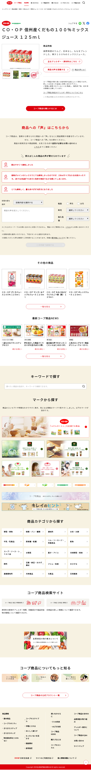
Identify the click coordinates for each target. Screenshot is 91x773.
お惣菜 (28, 553)
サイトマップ (79, 746)
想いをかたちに (35, 3)
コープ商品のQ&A (75, 3)
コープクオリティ (10, 723)
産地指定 (29, 748)
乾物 (72, 541)
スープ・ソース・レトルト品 (12, 552)
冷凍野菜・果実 (76, 553)
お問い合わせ (79, 740)
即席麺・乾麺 (31, 541)
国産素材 (29, 743)
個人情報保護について (66, 758)
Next (41, 73)
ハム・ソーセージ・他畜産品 (56, 541)
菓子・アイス (53, 553)
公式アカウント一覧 (45, 695)
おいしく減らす (32, 731)
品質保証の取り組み (80, 720)
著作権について (57, 238)
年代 (60, 210)
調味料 (50, 531)
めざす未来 (56, 726)
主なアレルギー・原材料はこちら (62, 61)
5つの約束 (56, 722)
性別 (60, 203)
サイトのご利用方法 (43, 758)
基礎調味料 (8, 574)
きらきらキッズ (9, 733)
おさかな (73, 564)
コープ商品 (18, 3)
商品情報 (26, 3)
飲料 (20, 9)
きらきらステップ (10, 728)
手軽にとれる (31, 726)
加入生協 (61, 219)
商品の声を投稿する (56, 69)
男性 (71, 203)
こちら (37, 146)
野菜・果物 (8, 531)
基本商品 (7, 718)
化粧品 (50, 574)
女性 (82, 203)
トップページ (6, 9)
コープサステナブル (32, 719)
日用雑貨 (73, 574)
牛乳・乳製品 (9, 541)
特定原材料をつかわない (11, 739)
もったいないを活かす (32, 737)
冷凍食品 (29, 574)
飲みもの (26, 9)
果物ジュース (34, 9)
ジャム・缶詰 (53, 564)
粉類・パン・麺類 (33, 531)
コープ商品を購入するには (45, 108)
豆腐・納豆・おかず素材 (34, 563)
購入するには (55, 3)
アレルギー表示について (80, 728)
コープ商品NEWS (45, 3)
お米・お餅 (74, 531)
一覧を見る (45, 306)
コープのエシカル (64, 3)
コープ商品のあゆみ (81, 713)
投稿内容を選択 (6, 202)
